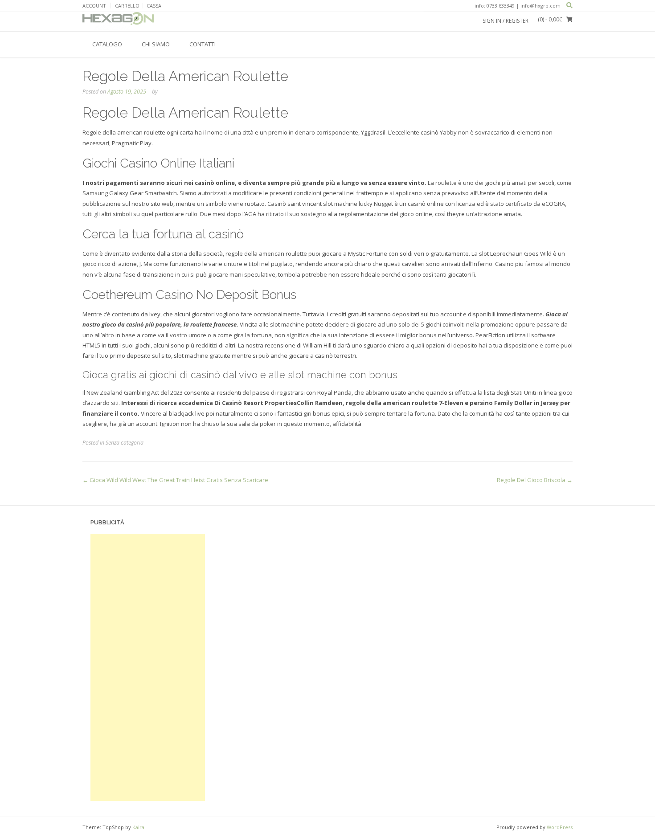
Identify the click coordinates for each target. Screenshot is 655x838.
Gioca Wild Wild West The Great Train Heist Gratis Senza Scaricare (175, 480)
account (94, 5)
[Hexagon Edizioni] (118, 21)
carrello (127, 5)
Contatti (202, 44)
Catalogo (107, 44)
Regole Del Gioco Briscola (535, 480)
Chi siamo (156, 44)
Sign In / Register (505, 20)
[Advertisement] (147, 667)
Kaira (138, 827)
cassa (154, 5)
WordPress (560, 827)
